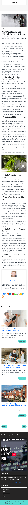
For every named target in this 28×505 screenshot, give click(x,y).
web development (5, 41)
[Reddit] (8, 294)
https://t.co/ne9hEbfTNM (9, 479)
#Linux (17, 479)
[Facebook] (3, 294)
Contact (4, 494)
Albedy (14, 2)
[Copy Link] (20, 294)
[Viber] (18, 294)
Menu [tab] (14, 8)
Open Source (6, 489)
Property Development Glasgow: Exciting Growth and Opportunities (13, 404)
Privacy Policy (21, 502)
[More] (3, 296)
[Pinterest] (13, 294)
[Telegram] (23, 294)
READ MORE (23, 341)
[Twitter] (5, 294)
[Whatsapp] (15, 294)
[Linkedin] (10, 294)
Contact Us (21, 503)
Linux (4, 491)
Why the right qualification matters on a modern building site (13, 366)
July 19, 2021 (18, 482)
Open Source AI (6, 493)
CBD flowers (15, 72)
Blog (2, 28)
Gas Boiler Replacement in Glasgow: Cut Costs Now (10, 329)
